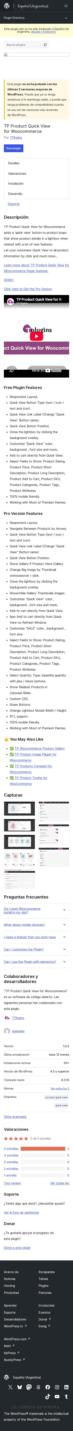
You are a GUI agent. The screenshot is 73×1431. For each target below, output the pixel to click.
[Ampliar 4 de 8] (30, 858)
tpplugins (18, 1031)
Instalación (16, 183)
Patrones (45, 1293)
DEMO (8, 280)
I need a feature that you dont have (30, 937)
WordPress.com (17, 1339)
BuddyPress (14, 1360)
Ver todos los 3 (60, 1088)
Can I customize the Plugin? (24, 949)
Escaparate (47, 1272)
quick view (61, 1105)
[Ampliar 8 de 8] (64, 853)
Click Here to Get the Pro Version (28, 289)
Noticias (10, 1279)
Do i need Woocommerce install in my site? (22, 910)
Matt (9, 1346)
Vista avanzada (15, 1117)
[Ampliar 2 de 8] (30, 824)
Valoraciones (17, 173)
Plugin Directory (14, 17)
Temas (43, 1279)
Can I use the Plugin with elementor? (30, 962)
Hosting (9, 1286)
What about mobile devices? (24, 925)
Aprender (10, 1305)
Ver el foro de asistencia (21, 1212)
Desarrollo (15, 194)
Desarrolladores (15, 1319)
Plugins (43, 1286)
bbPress (12, 1353)
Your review (12, 1183)
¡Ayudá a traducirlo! (43, 31)
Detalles (13, 163)
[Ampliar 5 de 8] (30, 874)
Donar (45, 1319)
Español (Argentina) (27, 1377)
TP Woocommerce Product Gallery (40, 748)
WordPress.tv (15, 1326)
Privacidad (11, 1293)
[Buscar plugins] (45, 45)
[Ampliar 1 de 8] (30, 807)
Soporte (13, 204)
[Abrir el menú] (67, 6)
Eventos (44, 1312)
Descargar (13, 148)
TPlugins (16, 137)
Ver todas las (59, 1183)
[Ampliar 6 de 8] (64, 807)
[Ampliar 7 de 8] (64, 829)
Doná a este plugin (17, 1248)
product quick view (57, 1097)
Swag (44, 1326)
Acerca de (11, 1272)
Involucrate (47, 1305)
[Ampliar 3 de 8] (30, 840)
